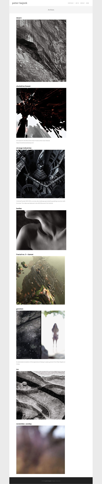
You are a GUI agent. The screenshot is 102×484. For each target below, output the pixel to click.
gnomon (19, 309)
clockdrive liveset (23, 86)
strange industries (23, 148)
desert (19, 18)
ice (17, 369)
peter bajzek (19, 3)
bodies (19, 208)
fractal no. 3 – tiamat (24, 254)
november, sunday (24, 424)
